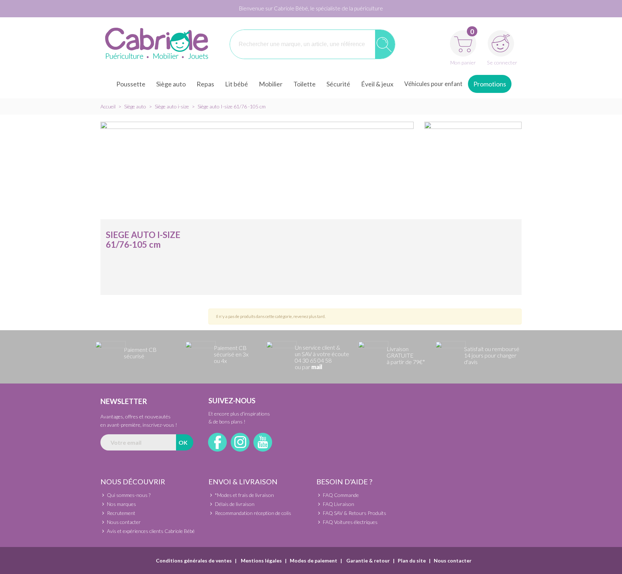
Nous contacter (124, 522)
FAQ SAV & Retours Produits (354, 513)
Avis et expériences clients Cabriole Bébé (151, 531)
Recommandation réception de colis (253, 513)
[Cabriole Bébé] (156, 44)
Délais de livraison (234, 504)
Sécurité (338, 84)
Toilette (304, 84)
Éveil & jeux (377, 84)
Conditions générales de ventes (194, 560)
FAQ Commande (341, 495)
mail (316, 367)
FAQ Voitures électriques (350, 522)
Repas (205, 84)
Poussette (130, 84)
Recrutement (121, 513)
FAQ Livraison (338, 504)
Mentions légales (261, 560)
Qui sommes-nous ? (128, 495)
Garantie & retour (367, 560)
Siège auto (171, 84)
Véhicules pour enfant (433, 84)
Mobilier (271, 84)
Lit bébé (236, 84)
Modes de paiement (313, 560)
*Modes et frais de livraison (244, 495)
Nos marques (121, 504)
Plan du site (412, 560)
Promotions (489, 84)
